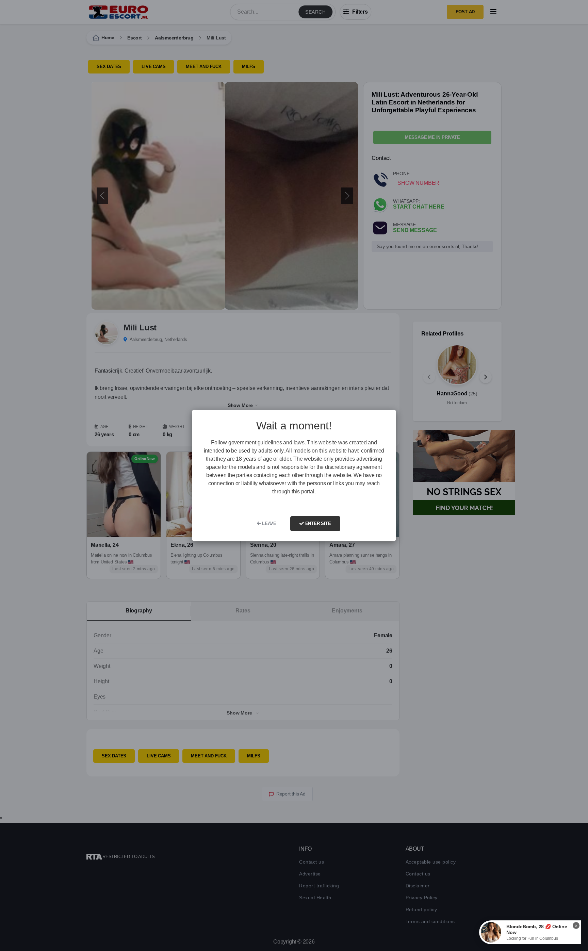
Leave (268, 523)
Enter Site (317, 523)
